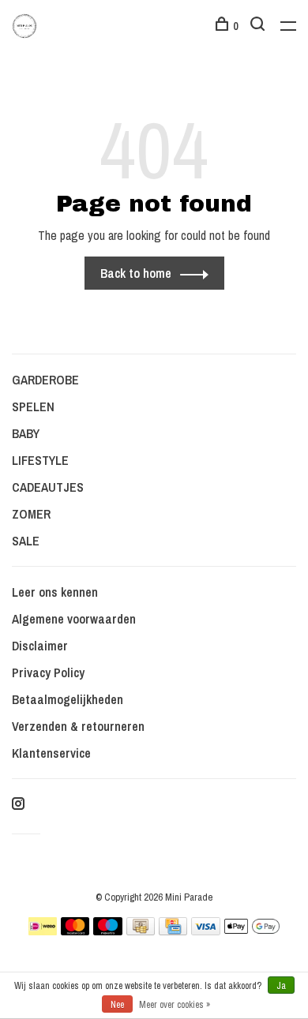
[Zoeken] (259, 26)
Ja (281, 986)
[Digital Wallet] (252, 930)
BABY (25, 433)
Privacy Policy (48, 672)
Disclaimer (40, 645)
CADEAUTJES (48, 487)
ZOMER (31, 514)
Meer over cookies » (174, 1004)
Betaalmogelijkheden (67, 699)
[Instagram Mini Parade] (18, 804)
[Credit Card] (173, 930)
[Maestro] (107, 930)
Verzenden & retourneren (78, 726)
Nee (117, 1004)
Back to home (135, 273)
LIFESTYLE (40, 460)
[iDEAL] (42, 930)
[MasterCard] (75, 930)
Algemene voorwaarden (74, 619)
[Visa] (205, 930)
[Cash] (140, 930)
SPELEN (33, 406)
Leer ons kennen (55, 592)
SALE (25, 540)
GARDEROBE (45, 379)
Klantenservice (51, 753)
